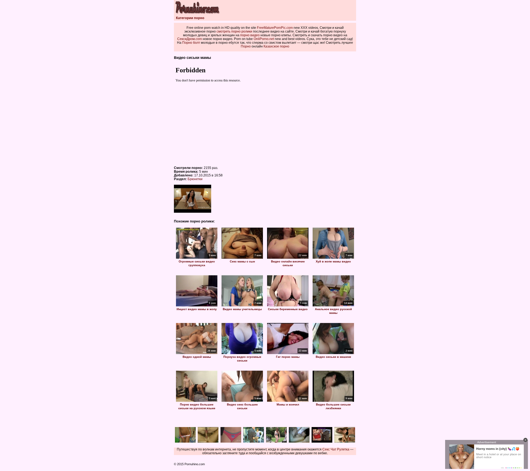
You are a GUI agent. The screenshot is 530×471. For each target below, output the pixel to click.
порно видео (250, 35)
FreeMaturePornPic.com (275, 27)
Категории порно (190, 18)
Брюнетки (195, 179)
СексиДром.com (189, 39)
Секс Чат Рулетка (335, 449)
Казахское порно (276, 46)
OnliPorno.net (264, 39)
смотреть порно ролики (234, 31)
